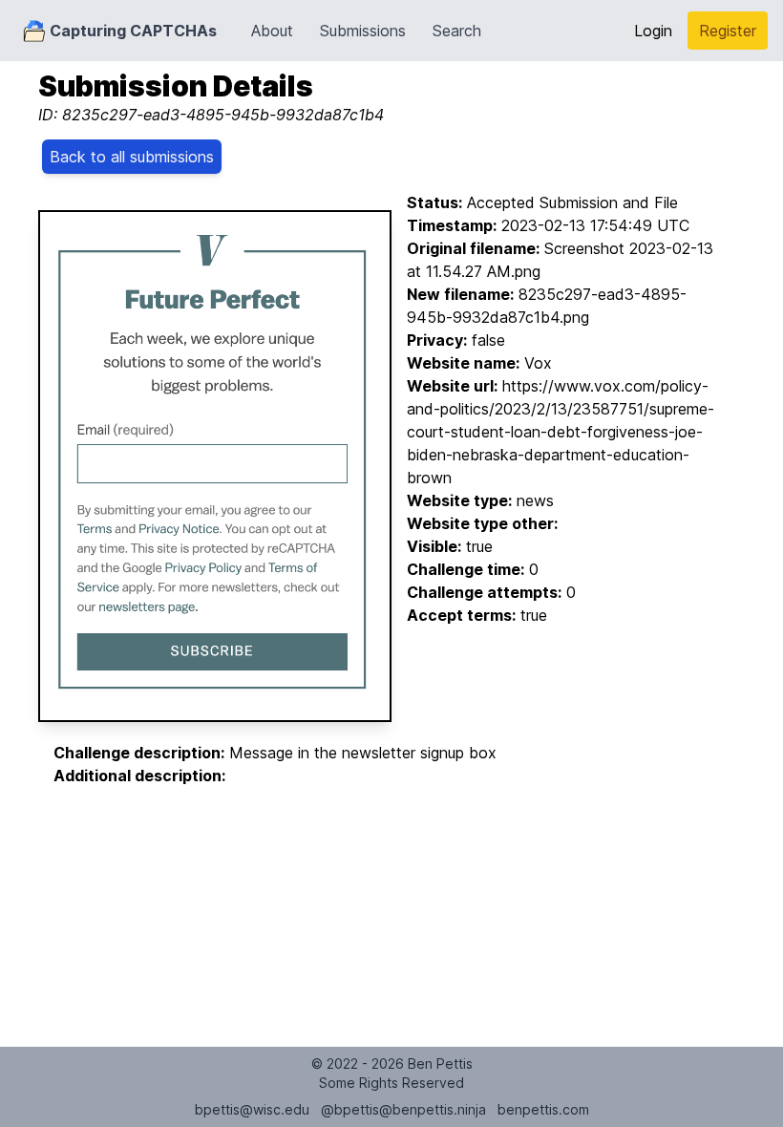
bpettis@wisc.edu (252, 1109)
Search (457, 30)
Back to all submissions (132, 156)
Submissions (363, 30)
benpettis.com (543, 1109)
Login (653, 30)
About (272, 30)
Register (727, 30)
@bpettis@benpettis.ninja (403, 1109)
